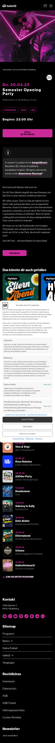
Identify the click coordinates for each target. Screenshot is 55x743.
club (33, 110)
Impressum (38, 439)
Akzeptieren (27, 419)
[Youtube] (15, 616)
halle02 (6, 655)
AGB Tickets (9, 703)
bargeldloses (39, 162)
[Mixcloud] (43, 616)
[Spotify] (32, 616)
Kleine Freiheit (10, 648)
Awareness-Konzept (30, 173)
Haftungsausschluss (14, 710)
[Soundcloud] (37, 616)
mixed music (10, 110)
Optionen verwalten (27, 434)
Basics (6, 641)
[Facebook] (5, 616)
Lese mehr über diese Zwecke (37, 415)
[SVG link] (9, 5)
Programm (8, 633)
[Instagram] (10, 616)
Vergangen (9, 662)
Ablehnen (27, 426)
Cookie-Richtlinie (18, 439)
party (23, 110)
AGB (5, 695)
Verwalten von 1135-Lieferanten (15, 415)
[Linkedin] (21, 616)
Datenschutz (29, 439)
